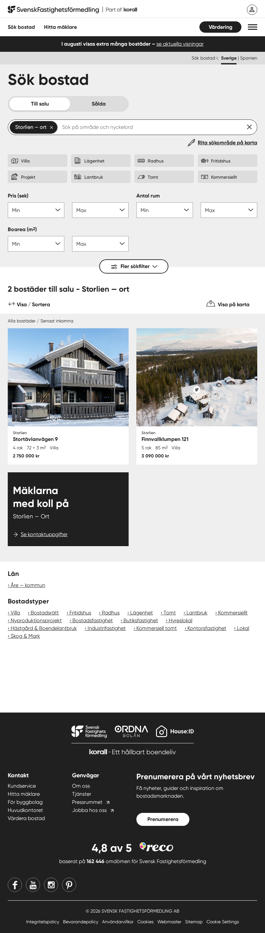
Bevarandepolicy (81, 921)
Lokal (243, 628)
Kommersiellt (233, 613)
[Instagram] (51, 885)
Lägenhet (141, 613)
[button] (252, 27)
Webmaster (170, 921)
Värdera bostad (26, 818)
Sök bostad (21, 27)
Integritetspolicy (43, 921)
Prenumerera (162, 819)
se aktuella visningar (180, 44)
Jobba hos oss (89, 810)
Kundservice (22, 786)
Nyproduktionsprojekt (36, 620)
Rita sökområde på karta (227, 143)
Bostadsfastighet (92, 620)
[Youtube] (33, 885)
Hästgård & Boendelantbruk (44, 628)
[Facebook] (15, 885)
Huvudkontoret (25, 810)
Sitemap (194, 921)
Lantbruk (196, 613)
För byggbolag (25, 802)
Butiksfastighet (140, 620)
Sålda (99, 104)
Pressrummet (87, 802)
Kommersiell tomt (156, 628)
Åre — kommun (28, 585)
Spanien (248, 58)
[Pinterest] (69, 885)
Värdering (220, 27)
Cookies (146, 921)
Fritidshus (80, 613)
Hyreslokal (180, 620)
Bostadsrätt (45, 613)
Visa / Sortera (33, 304)
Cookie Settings (223, 921)
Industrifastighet (107, 628)
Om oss (81, 786)
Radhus (111, 613)
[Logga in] (252, 10)
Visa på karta (233, 304)
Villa (15, 613)
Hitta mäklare (24, 794)
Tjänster (81, 794)
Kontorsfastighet (206, 628)
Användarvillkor (118, 921)
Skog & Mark (25, 636)
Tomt (170, 613)
